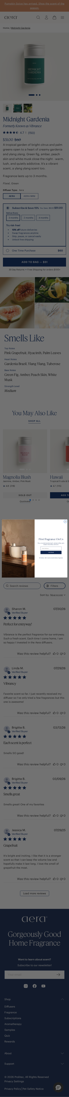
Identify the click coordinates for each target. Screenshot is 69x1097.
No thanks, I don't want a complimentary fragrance (51, 557)
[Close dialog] (65, 521)
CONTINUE (51, 552)
